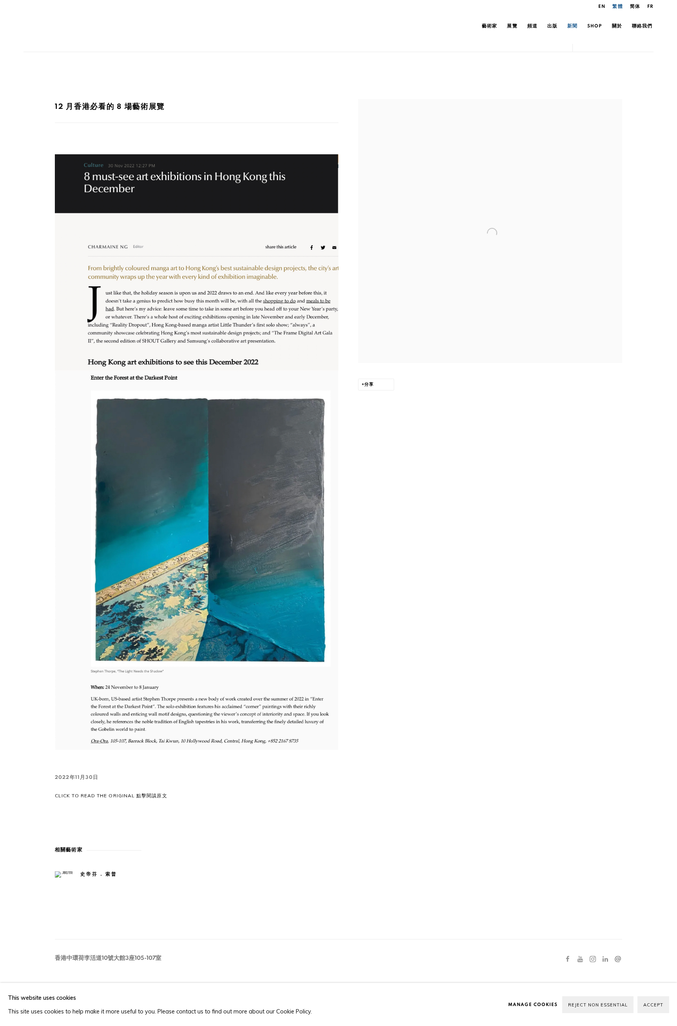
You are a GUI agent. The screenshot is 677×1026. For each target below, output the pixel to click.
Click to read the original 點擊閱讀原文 (111, 795)
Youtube (580, 959)
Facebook (567, 959)
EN (601, 6)
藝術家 (489, 25)
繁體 (617, 6)
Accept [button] (653, 1005)
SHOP (594, 25)
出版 (552, 25)
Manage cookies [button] (533, 1004)
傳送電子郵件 (618, 959)
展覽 (512, 25)
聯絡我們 (642, 25)
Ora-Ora (114, 26)
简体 (635, 6)
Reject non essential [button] (598, 1005)
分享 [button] (369, 384)
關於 (617, 25)
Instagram (593, 959)
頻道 (532, 25)
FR (650, 6)
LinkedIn (605, 959)
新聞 (572, 25)
